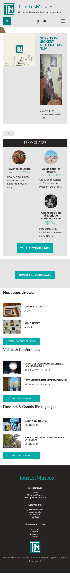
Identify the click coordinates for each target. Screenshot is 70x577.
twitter (35, 531)
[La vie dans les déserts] (51, 157)
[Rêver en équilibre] (19, 157)
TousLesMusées (35, 6)
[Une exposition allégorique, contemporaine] (51, 201)
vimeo (35, 536)
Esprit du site (35, 511)
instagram (35, 533)
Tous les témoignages (35, 248)
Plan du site (35, 514)
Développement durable (35, 497)
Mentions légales (35, 495)
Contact (35, 516)
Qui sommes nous (35, 509)
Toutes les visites (21, 398)
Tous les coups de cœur (21, 341)
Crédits (35, 492)
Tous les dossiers (21, 455)
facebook (35, 529)
